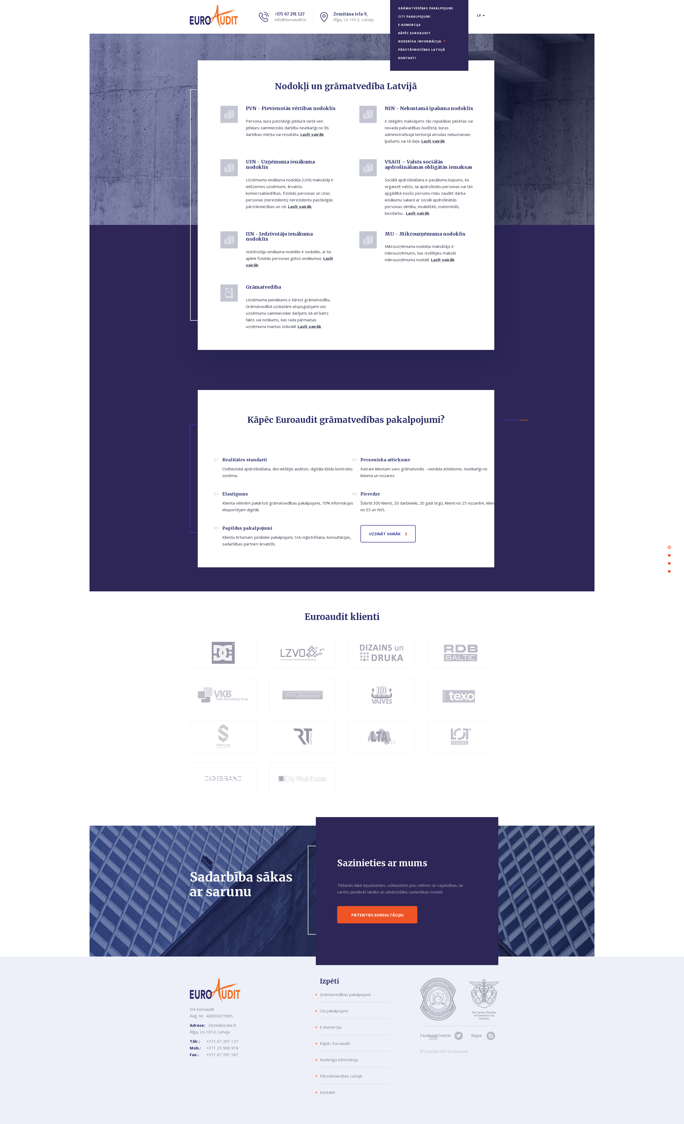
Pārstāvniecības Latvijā (421, 50)
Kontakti (407, 58)
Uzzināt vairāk (385, 533)
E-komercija (409, 25)
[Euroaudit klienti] (669, 563)
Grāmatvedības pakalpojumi (425, 8)
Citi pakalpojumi (414, 16)
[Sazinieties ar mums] (669, 571)
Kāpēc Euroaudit (414, 33)
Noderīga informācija (419, 41)
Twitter (445, 1035)
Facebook (429, 1035)
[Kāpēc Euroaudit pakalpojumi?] (669, 555)
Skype (476, 1035)
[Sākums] (669, 547)
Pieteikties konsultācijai (377, 915)
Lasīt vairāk (312, 134)
